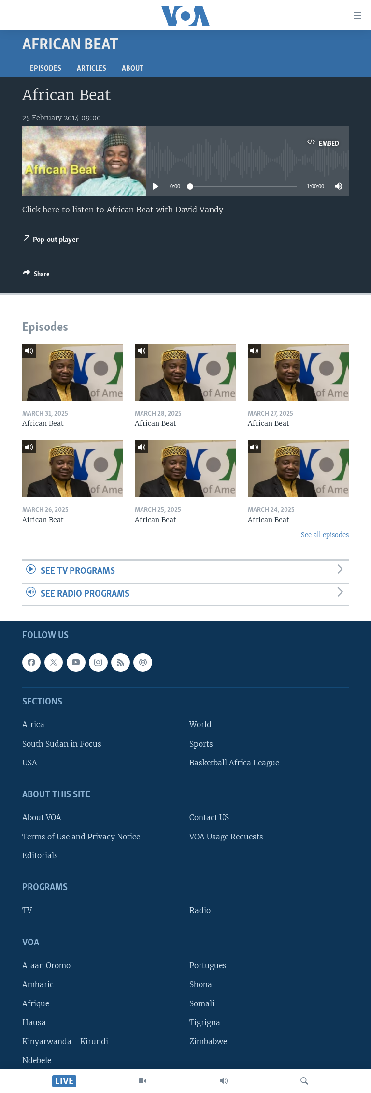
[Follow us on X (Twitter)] (53, 662)
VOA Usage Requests (226, 836)
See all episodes (325, 535)
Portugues (208, 966)
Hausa (34, 1022)
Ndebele (36, 1060)
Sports (201, 744)
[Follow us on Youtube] (76, 662)
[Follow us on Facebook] (31, 662)
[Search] (304, 1081)
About (132, 69)
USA (29, 762)
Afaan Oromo (46, 966)
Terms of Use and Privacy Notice (81, 836)
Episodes (45, 69)
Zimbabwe (208, 1041)
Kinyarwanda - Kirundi (65, 1041)
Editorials (40, 855)
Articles (91, 69)
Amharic (38, 984)
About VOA (41, 818)
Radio (200, 910)
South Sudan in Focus (61, 744)
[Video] (142, 1081)
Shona (200, 984)
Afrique (35, 1003)
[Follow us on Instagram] (98, 662)
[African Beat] (72, 372)
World (200, 725)
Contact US (209, 818)
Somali (201, 1003)
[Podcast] (142, 662)
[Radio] (223, 1081)
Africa (33, 725)
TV (27, 910)
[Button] (36, 276)
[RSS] (120, 662)
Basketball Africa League (234, 762)
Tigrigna (204, 1022)
